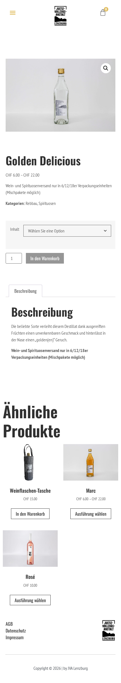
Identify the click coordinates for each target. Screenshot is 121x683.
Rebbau (31, 203)
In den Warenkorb (44, 258)
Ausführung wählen (90, 513)
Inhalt (14, 229)
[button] (12, 12)
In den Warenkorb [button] (30, 513)
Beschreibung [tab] (25, 290)
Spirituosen (47, 203)
